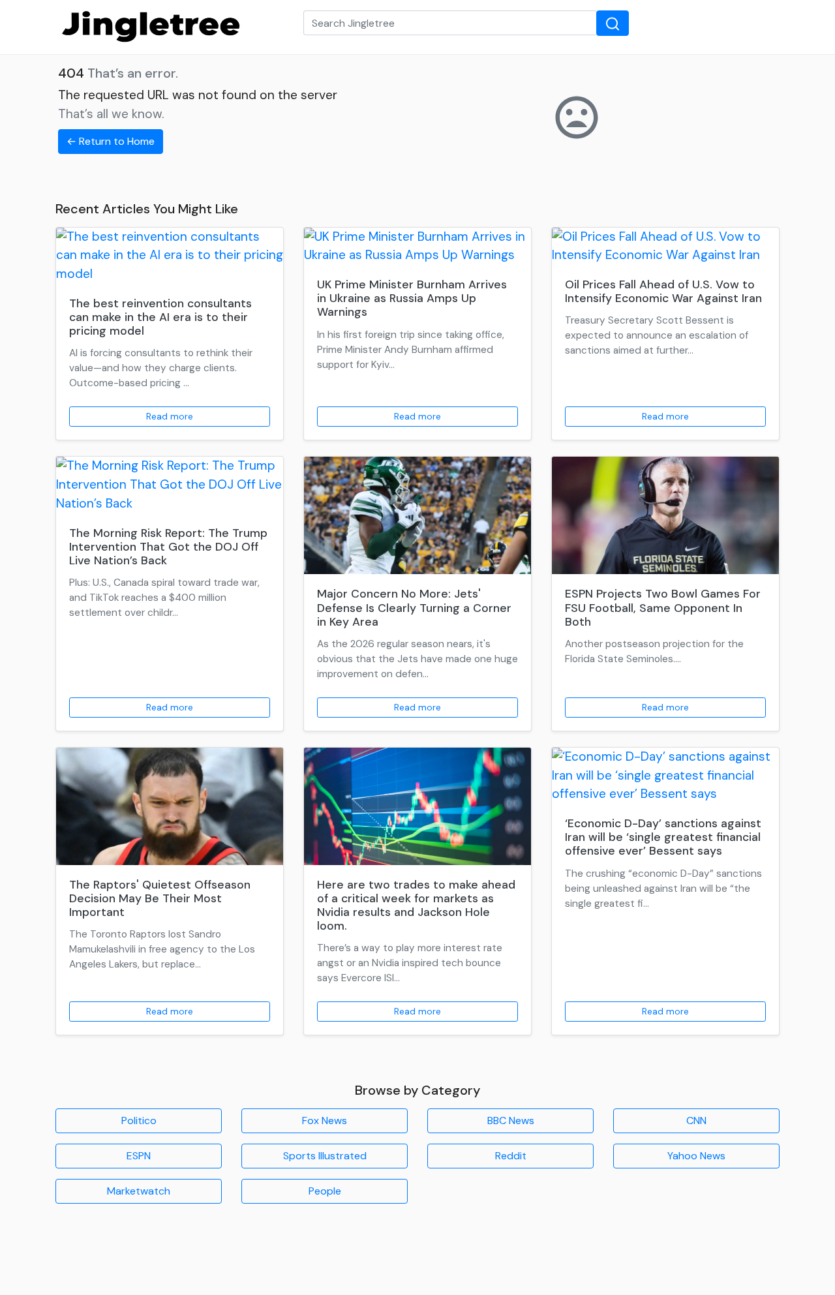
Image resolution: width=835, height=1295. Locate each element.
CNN (696, 1120)
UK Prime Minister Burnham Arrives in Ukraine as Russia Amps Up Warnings (412, 298)
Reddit (510, 1156)
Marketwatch (138, 1191)
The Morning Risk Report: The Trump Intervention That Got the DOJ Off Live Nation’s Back (168, 547)
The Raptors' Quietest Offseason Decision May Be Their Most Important (159, 898)
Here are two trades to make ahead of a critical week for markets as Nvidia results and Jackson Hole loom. (416, 905)
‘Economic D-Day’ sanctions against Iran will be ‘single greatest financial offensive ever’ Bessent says (663, 837)
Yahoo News (696, 1156)
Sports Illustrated (325, 1156)
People (325, 1191)
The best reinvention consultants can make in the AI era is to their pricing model (160, 317)
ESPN (139, 1156)
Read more (169, 416)
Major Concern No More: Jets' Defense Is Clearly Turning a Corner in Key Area (414, 607)
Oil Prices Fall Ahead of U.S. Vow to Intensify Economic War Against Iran (663, 291)
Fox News (324, 1120)
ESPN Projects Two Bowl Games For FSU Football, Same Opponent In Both (663, 607)
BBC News (510, 1120)
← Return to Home (111, 141)
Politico (139, 1120)
